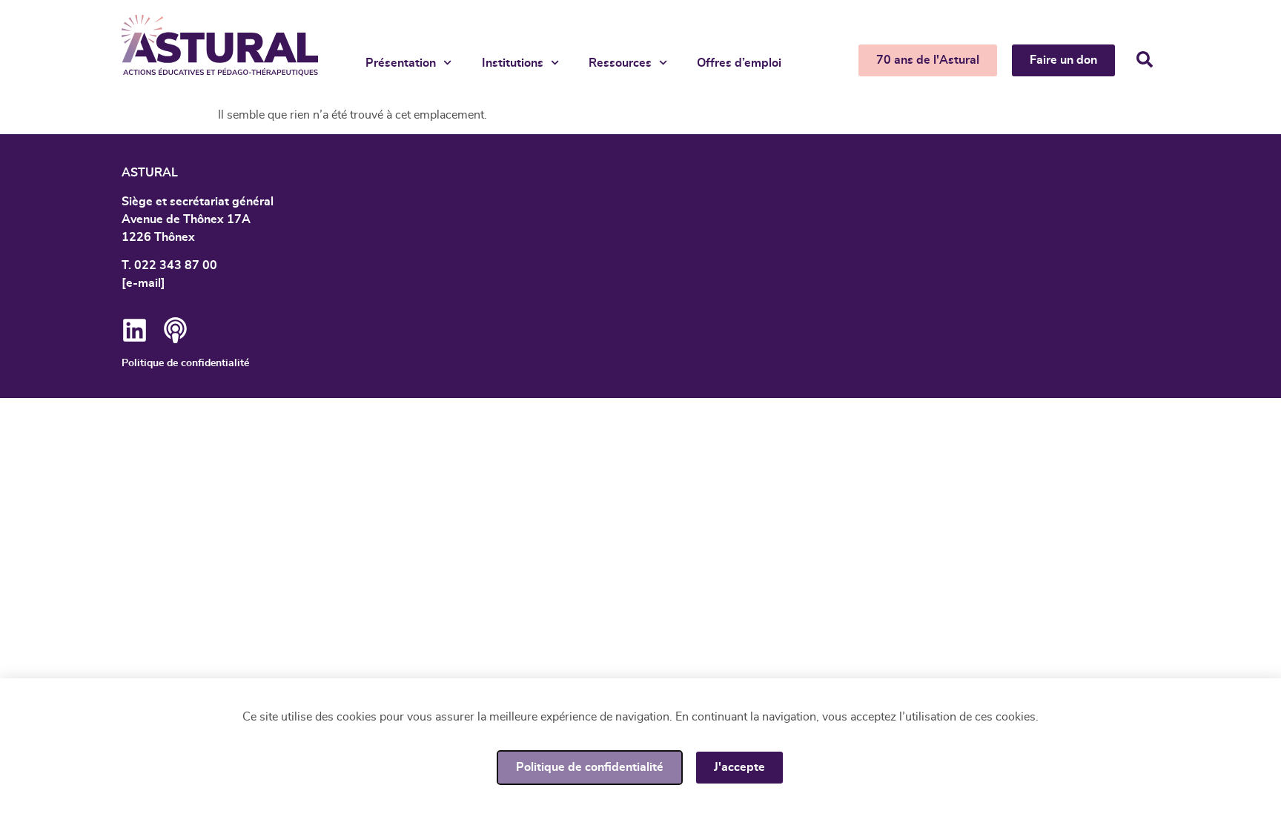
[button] (1144, 59)
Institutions (512, 63)
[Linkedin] (135, 330)
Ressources (620, 63)
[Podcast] (175, 330)
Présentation (400, 63)
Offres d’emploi (739, 63)
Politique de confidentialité (185, 363)
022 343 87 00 (175, 265)
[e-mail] (143, 283)
